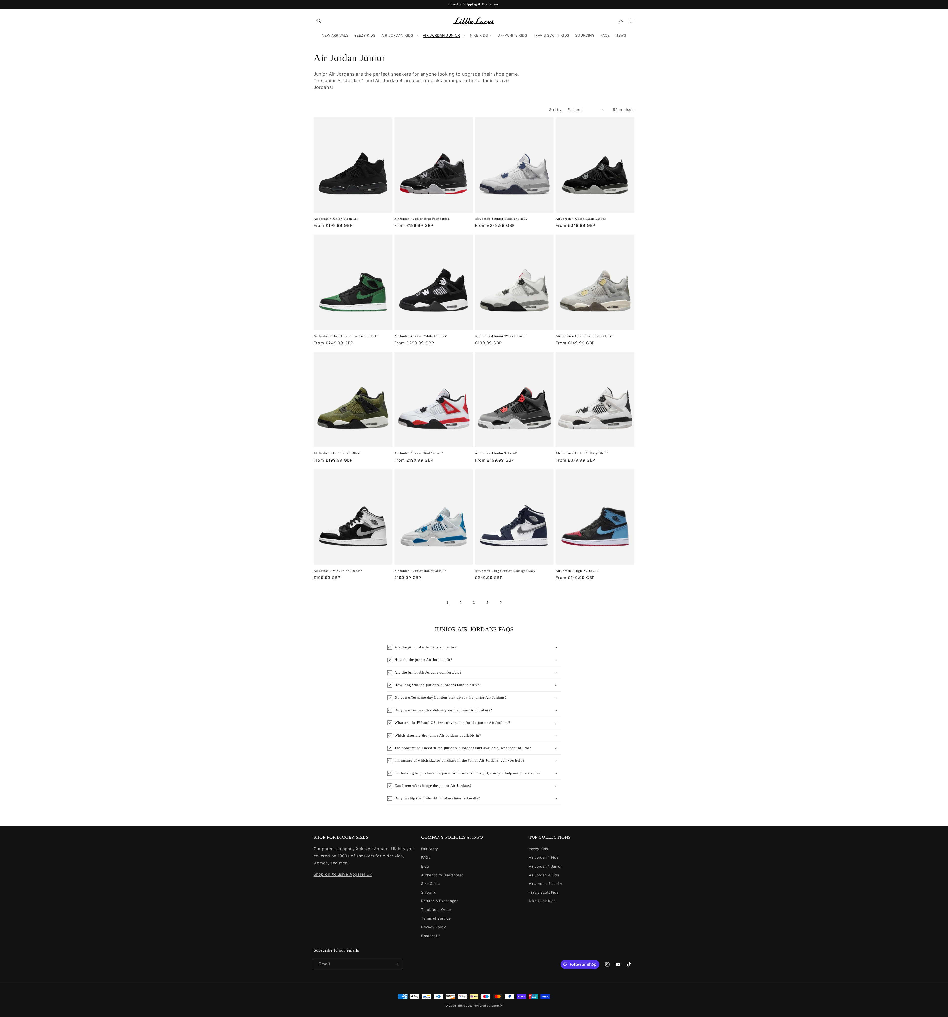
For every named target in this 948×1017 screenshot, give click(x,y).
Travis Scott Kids (543, 892)
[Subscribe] (396, 964)
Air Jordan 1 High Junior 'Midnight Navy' (505, 571)
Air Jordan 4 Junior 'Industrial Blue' (420, 571)
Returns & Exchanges (439, 901)
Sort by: (556, 109)
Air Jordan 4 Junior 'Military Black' (582, 453)
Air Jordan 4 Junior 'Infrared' (496, 453)
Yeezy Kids (538, 849)
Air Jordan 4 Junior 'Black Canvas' (581, 218)
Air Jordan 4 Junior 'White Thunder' (420, 336)
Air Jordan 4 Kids (544, 875)
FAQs (425, 857)
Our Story (429, 849)
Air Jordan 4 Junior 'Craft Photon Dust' (584, 336)
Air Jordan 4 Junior (545, 883)
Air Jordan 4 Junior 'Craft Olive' (337, 453)
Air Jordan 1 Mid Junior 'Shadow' (338, 571)
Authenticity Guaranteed (442, 875)
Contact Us (431, 936)
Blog (425, 866)
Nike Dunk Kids (542, 901)
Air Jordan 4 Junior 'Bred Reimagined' (422, 218)
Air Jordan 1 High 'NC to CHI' (577, 571)
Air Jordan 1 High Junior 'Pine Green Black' (346, 336)
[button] (319, 21)
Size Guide (430, 883)
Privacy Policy (433, 927)
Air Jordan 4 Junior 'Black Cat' (336, 218)
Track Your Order (436, 909)
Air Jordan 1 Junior (545, 866)
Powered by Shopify (488, 1005)
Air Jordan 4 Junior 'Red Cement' (418, 453)
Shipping (429, 892)
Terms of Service (436, 918)
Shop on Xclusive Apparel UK (343, 874)
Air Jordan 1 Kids (543, 857)
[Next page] (500, 602)
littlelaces (465, 1005)
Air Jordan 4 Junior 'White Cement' (500, 336)
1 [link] (447, 602)
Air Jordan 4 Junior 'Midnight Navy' (501, 218)
